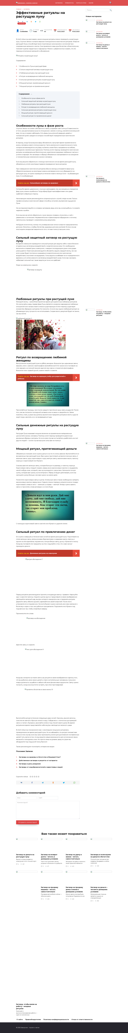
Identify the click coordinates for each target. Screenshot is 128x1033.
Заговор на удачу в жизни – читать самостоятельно (103, 46)
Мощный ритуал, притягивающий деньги (36, 113)
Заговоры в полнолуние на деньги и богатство (103, 180)
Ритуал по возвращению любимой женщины (38, 107)
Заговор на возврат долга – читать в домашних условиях (103, 35)
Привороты (69, 3)
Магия (91, 3)
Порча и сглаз (81, 3)
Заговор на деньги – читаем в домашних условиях (99, 889)
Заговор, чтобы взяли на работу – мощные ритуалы (103, 313)
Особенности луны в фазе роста (33, 98)
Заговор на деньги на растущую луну (103, 23)
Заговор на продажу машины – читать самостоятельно (103, 447)
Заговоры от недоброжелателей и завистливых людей (41, 767)
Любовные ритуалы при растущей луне (36, 104)
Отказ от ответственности (81, 1019)
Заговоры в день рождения (30, 764)
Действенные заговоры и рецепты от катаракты (38, 760)
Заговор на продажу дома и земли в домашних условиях (74, 889)
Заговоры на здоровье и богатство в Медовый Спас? (40, 757)
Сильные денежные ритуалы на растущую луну (38, 110)
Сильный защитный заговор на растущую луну (38, 101)
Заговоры (59, 3)
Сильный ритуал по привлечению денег (36, 116)
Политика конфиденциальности (56, 1019)
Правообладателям (33, 1019)
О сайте (20, 1019)
